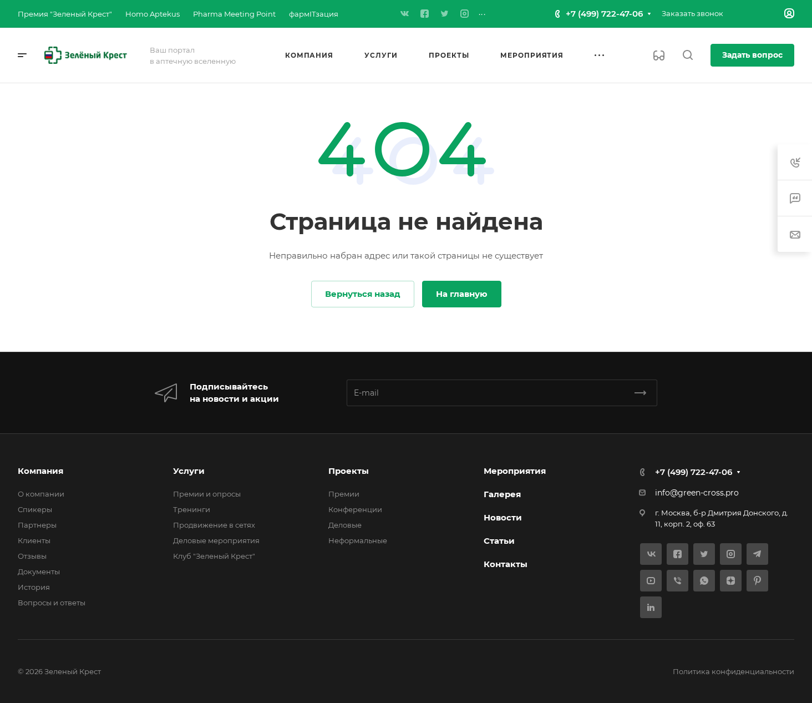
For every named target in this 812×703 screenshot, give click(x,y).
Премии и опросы (207, 493)
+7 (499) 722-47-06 (604, 13)
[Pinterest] (757, 580)
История (34, 587)
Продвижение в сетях (214, 524)
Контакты (505, 564)
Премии (343, 493)
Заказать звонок (692, 13)
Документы (39, 571)
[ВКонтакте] (404, 13)
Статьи (499, 540)
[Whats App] (704, 580)
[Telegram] (757, 554)
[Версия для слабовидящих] (658, 55)
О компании (41, 493)
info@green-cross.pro (697, 493)
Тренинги (191, 509)
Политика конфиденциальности (733, 671)
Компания (40, 471)
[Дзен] (731, 580)
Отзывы (32, 556)
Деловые (345, 524)
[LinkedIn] (651, 607)
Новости (503, 517)
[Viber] (677, 580)
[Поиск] (687, 55)
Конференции (355, 509)
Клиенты (34, 540)
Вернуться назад (362, 294)
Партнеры (37, 524)
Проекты (348, 471)
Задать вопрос (752, 55)
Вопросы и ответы (51, 602)
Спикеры (35, 509)
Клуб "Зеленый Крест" (214, 556)
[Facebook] (424, 13)
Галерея (502, 494)
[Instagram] (464, 13)
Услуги (189, 471)
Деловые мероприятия (216, 540)
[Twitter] (444, 13)
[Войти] (789, 13)
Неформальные (357, 540)
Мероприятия (515, 471)
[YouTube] (651, 580)
